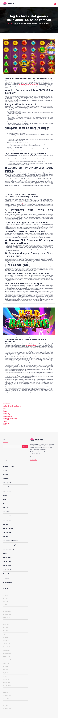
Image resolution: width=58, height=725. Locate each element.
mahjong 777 (6, 420)
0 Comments (33, 76)
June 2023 (5, 705)
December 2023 (7, 686)
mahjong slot (7, 482)
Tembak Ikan (6, 574)
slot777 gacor (7, 557)
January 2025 (6, 647)
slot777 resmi (7, 565)
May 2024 (5, 673)
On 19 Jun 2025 (9, 76)
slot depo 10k (7, 516)
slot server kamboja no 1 (10, 540)
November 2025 (7, 614)
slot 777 (5, 507)
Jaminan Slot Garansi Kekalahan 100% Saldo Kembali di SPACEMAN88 (28, 78)
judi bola (5, 421)
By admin (17, 76)
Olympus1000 (7, 491)
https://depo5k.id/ (7, 415)
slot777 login (7, 561)
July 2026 (5, 595)
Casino (5, 470)
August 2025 (6, 624)
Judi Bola (5, 474)
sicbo (4, 499)
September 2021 (7, 708)
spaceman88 (25, 203)
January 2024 (6, 682)
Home (10, 23)
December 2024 (7, 650)
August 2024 (6, 663)
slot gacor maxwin (7, 416)
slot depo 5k (6, 423)
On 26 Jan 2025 (9, 337)
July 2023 (5, 702)
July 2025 (5, 627)
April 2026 (5, 605)
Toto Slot (6, 578)
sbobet (5, 495)
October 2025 (6, 617)
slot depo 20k (7, 520)
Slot (25, 76)
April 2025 (5, 637)
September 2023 (7, 695)
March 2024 (6, 679)
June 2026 (5, 598)
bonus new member (9, 466)
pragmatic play (6, 403)
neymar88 (6, 487)
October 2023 (6, 692)
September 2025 (7, 621)
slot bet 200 (6, 511)
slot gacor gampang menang (10, 405)
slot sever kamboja (8, 549)
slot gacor (6, 524)
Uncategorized (7, 582)
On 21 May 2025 (9, 194)
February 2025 (6, 643)
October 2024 (6, 656)
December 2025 (7, 611)
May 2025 (5, 634)
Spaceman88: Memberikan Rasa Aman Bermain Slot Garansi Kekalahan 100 (25, 340)
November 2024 (7, 653)
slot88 (4, 408)
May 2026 (5, 601)
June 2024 (5, 669)
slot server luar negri (9, 545)
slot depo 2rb (6, 425)
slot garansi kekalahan (30, 345)
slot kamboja (7, 532)
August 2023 (6, 698)
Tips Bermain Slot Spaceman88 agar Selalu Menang (22, 197)
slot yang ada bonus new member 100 (12, 406)
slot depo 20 (6, 413)
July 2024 (5, 666)
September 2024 (7, 660)
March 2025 (6, 640)
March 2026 (6, 608)
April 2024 (5, 676)
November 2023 (7, 689)
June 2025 (5, 630)
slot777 (5, 553)
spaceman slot (6, 410)
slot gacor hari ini (8, 528)
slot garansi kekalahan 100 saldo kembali (28, 84)
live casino (6, 478)
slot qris (5, 411)
